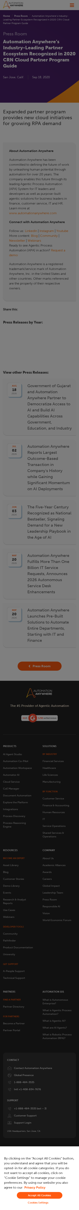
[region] (39, 1178)
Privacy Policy (34, 1187)
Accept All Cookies (39, 1195)
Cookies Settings (38, 1202)
